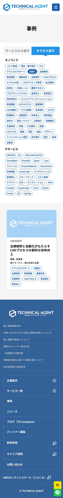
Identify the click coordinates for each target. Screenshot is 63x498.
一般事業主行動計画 (13, 353)
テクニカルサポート (16, 71)
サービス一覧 (15, 391)
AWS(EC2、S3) (14, 155)
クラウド (11, 182)
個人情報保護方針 (12, 325)
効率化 (10, 87)
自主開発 (50, 82)
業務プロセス (37, 87)
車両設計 (48, 93)
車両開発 (11, 77)
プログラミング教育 (32, 82)
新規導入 (11, 177)
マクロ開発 (26, 109)
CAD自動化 (12, 109)
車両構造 (11, 104)
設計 (46, 136)
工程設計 (37, 120)
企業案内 (12, 380)
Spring (27, 193)
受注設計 (35, 136)
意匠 (30, 131)
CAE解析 (31, 126)
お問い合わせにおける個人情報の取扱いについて (27, 332)
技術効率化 (12, 98)
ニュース (12, 411)
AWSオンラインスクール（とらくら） (24, 477)
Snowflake (12, 160)
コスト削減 (12, 65)
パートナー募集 (16, 432)
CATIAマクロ (25, 104)
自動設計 (23, 115)
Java (46, 160)
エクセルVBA (13, 82)
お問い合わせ (15, 464)
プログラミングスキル (17, 93)
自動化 (32, 71)
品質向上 (35, 93)
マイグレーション (35, 182)
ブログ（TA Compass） (21, 421)
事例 (9, 401)
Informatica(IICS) (33, 155)
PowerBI (25, 160)
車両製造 (48, 115)
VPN (21, 182)
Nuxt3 (45, 187)
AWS (50, 182)
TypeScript (23, 187)
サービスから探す (17, 50)
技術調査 (11, 171)
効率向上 (35, 115)
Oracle (10, 193)
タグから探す (45, 50)
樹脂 (22, 131)
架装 (54, 136)
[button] (56, 7)
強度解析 (39, 104)
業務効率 (23, 77)
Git (18, 193)
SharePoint (46, 166)
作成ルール (22, 87)
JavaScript (24, 171)
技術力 (10, 120)
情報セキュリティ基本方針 (16, 346)
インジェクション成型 (17, 136)
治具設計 (39, 109)
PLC (41, 65)
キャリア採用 (15, 454)
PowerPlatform (28, 166)
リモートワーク (26, 177)
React (37, 160)
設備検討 (50, 120)
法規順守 (35, 77)
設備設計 (11, 115)
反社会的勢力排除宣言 (14, 366)
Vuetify (10, 187)
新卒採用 (12, 443)
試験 (41, 126)
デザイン (49, 131)
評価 (21, 126)
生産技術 (11, 126)
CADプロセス (50, 77)
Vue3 (35, 187)
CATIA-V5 (11, 131)
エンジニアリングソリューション (36, 98)
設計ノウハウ (23, 120)
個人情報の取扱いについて (16, 339)
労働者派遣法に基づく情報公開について (23, 359)
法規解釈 (44, 71)
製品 (39, 131)
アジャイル (12, 166)
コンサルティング (42, 171)
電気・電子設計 (28, 65)
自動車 (10, 142)
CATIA (51, 109)
